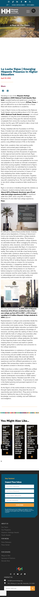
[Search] (32, 588)
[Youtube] (17, 574)
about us (4, 523)
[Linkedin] (24, 574)
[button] (33, 11)
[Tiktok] (21, 574)
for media (5, 538)
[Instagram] (10, 574)
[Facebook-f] (14, 574)
